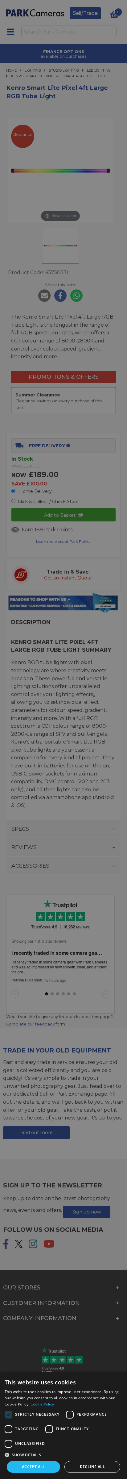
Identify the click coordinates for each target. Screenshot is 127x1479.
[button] (63, 1455)
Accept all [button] (33, 1466)
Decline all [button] (92, 1466)
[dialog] (63, 1425)
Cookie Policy (42, 1404)
